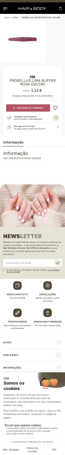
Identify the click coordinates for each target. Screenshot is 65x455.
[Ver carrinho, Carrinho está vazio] (60, 8)
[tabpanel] (32, 156)
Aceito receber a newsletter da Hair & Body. (33, 271)
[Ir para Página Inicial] (32, 8)
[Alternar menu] (5, 8)
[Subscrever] (58, 263)
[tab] (13, 142)
